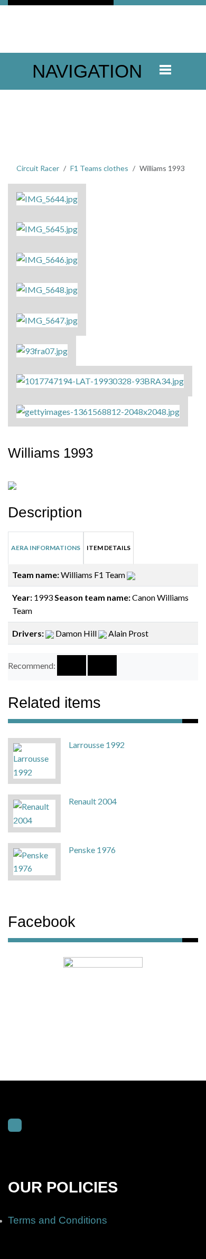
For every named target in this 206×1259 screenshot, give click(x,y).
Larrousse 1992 (97, 745)
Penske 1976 (92, 850)
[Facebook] (15, 1125)
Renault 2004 (93, 801)
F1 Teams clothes (99, 168)
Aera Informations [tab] (45, 548)
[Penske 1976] (34, 860)
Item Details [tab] (108, 548)
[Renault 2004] (34, 812)
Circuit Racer (37, 168)
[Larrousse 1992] (34, 760)
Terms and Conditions (57, 1220)
